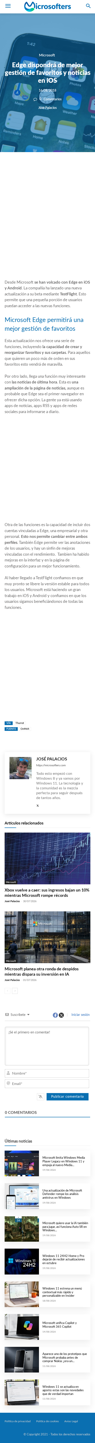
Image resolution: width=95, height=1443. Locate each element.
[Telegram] (76, 167)
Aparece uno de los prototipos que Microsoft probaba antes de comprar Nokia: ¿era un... (64, 1358)
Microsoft (47, 55)
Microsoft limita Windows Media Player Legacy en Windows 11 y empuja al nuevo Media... (63, 1161)
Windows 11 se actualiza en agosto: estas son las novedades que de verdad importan (63, 1390)
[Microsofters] (47, 6)
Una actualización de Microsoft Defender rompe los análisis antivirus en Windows (62, 1194)
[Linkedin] (65, 167)
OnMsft (25, 729)
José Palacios (47, 107)
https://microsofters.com (51, 765)
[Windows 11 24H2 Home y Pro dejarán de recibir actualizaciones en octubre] (22, 1261)
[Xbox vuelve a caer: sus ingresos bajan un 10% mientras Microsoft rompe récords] (47, 858)
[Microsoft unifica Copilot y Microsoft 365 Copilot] (22, 1327)
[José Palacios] (20, 783)
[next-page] (15, 991)
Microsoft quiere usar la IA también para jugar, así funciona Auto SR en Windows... (65, 1227)
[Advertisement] (47, 227)
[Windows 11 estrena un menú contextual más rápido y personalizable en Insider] (22, 1294)
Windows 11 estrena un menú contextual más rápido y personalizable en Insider (62, 1292)
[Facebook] (33, 167)
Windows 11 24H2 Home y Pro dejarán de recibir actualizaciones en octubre (63, 1260)
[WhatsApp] (54, 167)
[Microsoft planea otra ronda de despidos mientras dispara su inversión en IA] (47, 937)
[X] (44, 167)
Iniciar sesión (80, 1015)
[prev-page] (7, 991)
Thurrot (19, 723)
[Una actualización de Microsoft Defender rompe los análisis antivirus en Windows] (22, 1196)
